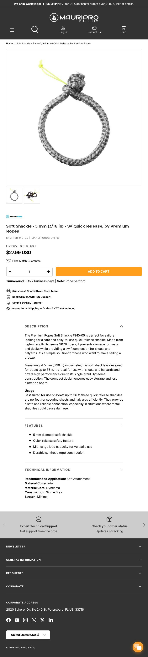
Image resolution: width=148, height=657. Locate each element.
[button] (124, 30)
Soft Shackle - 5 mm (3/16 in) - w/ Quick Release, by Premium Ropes (53, 43)
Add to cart (98, 271)
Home (9, 43)
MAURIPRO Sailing (25, 647)
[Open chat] (138, 647)
